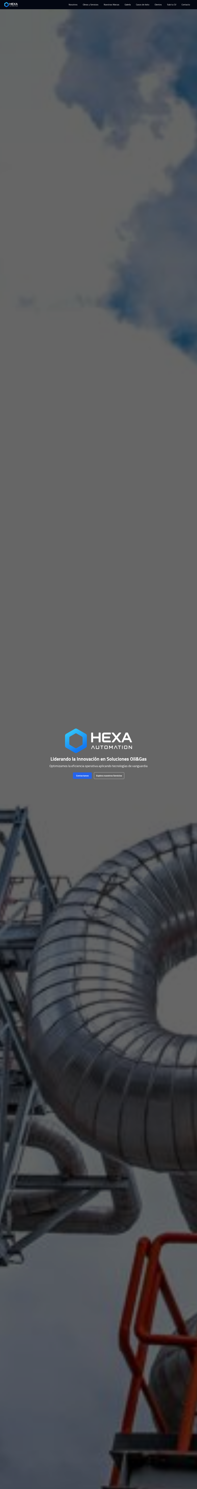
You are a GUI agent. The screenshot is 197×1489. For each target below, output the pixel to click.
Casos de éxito (142, 4)
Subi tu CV (171, 4)
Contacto (186, 4)
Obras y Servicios (90, 4)
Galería (128, 4)
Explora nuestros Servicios (109, 775)
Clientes (158, 4)
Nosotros (73, 4)
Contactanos (82, 775)
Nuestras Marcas (111, 4)
